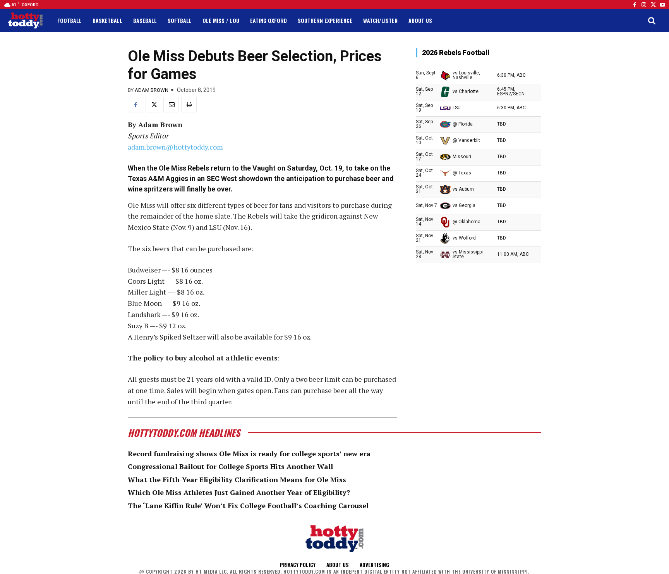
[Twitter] (653, 4)
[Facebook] (634, 4)
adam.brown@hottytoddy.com (175, 147)
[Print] (189, 104)
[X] (153, 104)
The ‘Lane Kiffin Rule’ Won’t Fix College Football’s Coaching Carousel (248, 505)
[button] (651, 20)
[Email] (171, 104)
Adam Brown (151, 90)
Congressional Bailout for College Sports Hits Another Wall (230, 466)
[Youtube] (662, 4)
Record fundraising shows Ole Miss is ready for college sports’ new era (249, 453)
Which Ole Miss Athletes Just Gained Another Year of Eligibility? (239, 492)
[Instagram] (644, 4)
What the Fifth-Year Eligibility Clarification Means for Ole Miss (237, 479)
